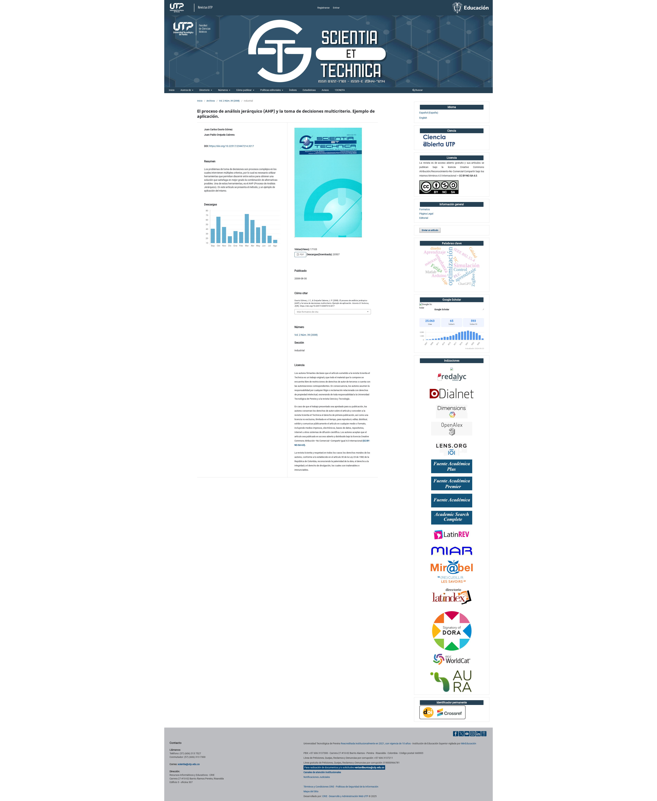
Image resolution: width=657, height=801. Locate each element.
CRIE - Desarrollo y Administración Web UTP (345, 796)
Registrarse (323, 7)
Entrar (336, 7)
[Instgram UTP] (472, 733)
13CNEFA (340, 90)
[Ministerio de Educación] (470, 7)
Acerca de (186, 90)
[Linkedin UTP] (478, 733)
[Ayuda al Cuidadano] (483, 733)
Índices (293, 90)
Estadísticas (309, 90)
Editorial (423, 218)
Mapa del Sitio (311, 791)
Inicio (172, 90)
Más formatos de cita (307, 311)
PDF (301, 254)
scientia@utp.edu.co (189, 764)
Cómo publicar (244, 90)
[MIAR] (451, 550)
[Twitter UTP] (461, 733)
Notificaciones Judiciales (317, 777)
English (423, 117)
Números (223, 90)
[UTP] (177, 7)
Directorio (204, 90)
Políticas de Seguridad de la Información (357, 786)
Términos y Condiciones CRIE (319, 786)
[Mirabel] (451, 571)
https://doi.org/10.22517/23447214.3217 (231, 146)
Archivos (211, 100)
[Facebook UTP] (455, 733)
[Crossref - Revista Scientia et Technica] (442, 712)
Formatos (424, 209)
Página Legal (426, 213)
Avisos (325, 90)
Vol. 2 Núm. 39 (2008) (229, 100)
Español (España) (428, 112)
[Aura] (451, 681)
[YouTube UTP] (466, 733)
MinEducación (468, 743)
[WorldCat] (451, 659)
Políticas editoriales (270, 90)
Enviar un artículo (430, 230)
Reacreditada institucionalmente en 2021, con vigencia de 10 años (376, 743)
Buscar (419, 90)
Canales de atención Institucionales (322, 772)
